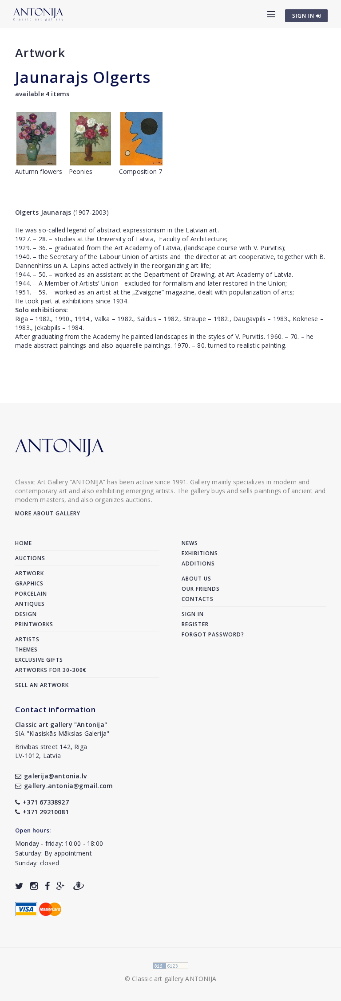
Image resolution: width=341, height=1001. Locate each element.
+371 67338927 (46, 802)
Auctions (30, 558)
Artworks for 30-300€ (51, 670)
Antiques (30, 604)
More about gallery (47, 513)
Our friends (201, 589)
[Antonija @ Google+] (60, 886)
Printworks (34, 624)
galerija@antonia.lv (55, 776)
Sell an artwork (42, 685)
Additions (198, 563)
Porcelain (31, 593)
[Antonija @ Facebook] (47, 886)
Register (195, 624)
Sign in (193, 614)
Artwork (40, 52)
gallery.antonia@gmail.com (68, 785)
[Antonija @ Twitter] (19, 886)
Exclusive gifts (39, 659)
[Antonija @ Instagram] (34, 886)
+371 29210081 (46, 812)
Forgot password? (213, 634)
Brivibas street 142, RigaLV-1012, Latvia (51, 751)
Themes (26, 649)
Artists (27, 639)
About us (196, 578)
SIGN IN (304, 16)
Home (23, 543)
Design (26, 614)
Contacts (198, 599)
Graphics (29, 583)
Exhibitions (200, 553)
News (190, 543)
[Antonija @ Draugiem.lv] (78, 886)
